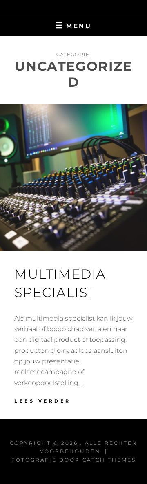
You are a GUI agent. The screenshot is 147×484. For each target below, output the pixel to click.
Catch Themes (109, 460)
